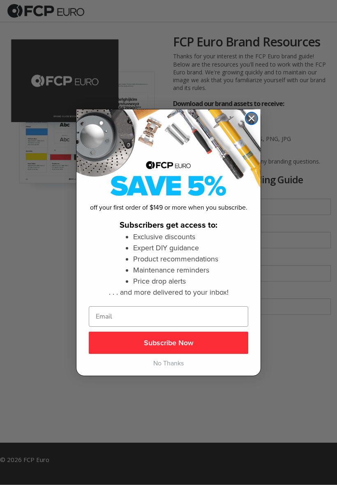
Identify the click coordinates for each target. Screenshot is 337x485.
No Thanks (168, 363)
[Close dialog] (251, 118)
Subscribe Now (169, 342)
